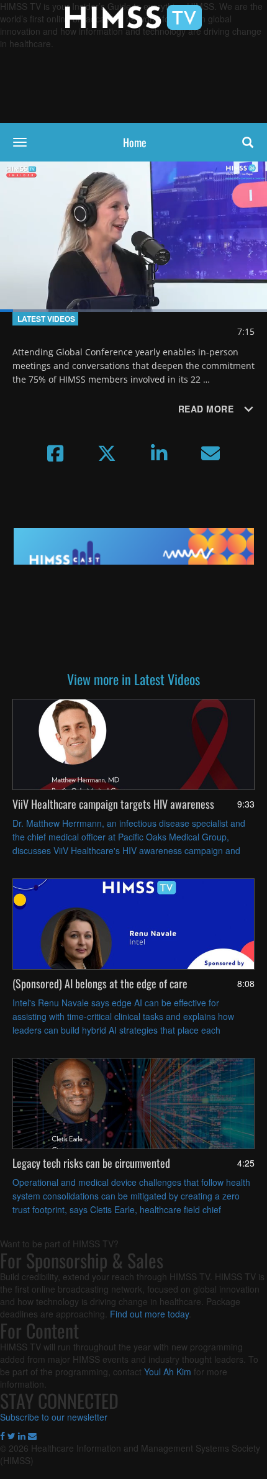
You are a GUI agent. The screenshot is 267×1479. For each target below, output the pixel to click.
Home (135, 142)
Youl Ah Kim (167, 1371)
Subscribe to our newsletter (53, 1417)
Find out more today (149, 1314)
